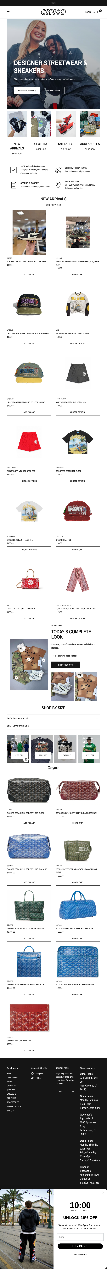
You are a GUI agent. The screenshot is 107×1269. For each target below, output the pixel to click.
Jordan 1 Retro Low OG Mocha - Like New (26, 261)
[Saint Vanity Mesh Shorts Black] (78, 373)
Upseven (10, 330)
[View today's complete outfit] (62, 686)
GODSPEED (60, 468)
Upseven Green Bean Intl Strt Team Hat (26, 402)
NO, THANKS (80, 1254)
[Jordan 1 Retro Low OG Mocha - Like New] (29, 232)
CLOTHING (11, 1098)
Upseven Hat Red (63, 539)
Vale (57, 330)
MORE (9, 1110)
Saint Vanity (61, 399)
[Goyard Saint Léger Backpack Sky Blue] (29, 962)
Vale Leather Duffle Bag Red (21, 608)
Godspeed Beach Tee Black (68, 471)
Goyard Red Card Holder (19, 1040)
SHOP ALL (11, 1089)
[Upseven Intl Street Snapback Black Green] (29, 304)
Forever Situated (63, 605)
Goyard (10, 810)
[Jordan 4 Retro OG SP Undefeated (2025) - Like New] (78, 232)
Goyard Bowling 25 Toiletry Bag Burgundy (76, 813)
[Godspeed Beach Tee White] (29, 511)
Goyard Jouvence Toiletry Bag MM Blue (75, 984)
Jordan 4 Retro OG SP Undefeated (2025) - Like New (77, 263)
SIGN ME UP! (80, 1246)
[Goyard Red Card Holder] (29, 1018)
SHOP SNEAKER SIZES (17, 718)
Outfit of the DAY (13, 1077)
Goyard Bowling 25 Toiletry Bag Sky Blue (27, 869)
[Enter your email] (73, 1091)
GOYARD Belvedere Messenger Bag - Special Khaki (76, 871)
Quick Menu (12, 1068)
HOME (9, 1081)
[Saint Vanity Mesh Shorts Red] (29, 442)
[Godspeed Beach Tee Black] (78, 442)
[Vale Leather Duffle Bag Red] (29, 579)
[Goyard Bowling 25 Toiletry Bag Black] (29, 790)
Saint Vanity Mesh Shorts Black (71, 402)
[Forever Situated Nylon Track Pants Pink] (78, 579)
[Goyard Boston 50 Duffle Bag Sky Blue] (78, 906)
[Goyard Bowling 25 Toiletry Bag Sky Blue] (29, 846)
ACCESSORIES (13, 1102)
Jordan (10, 258)
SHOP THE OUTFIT (65, 665)
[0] (98, 12)
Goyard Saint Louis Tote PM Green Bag (25, 928)
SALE (54, 3)
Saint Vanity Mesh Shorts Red (21, 471)
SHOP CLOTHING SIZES (18, 725)
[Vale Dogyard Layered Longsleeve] (78, 304)
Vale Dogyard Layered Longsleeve (72, 333)
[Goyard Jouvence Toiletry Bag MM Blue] (78, 962)
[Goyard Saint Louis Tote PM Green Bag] (29, 906)
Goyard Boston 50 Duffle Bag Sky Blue (74, 928)
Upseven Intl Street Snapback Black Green (28, 333)
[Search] (94, 12)
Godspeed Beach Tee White (20, 539)
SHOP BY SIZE (13, 1106)
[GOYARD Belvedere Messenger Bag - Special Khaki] (78, 846)
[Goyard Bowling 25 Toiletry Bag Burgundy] (78, 790)
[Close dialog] (103, 1192)
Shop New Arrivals (53, 205)
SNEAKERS (11, 1093)
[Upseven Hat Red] (78, 511)
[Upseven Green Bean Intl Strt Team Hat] (29, 373)
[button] (27, 90)
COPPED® (11, 1085)
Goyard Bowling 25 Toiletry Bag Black (25, 813)
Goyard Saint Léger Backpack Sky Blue (25, 984)
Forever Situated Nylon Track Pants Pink (76, 608)
